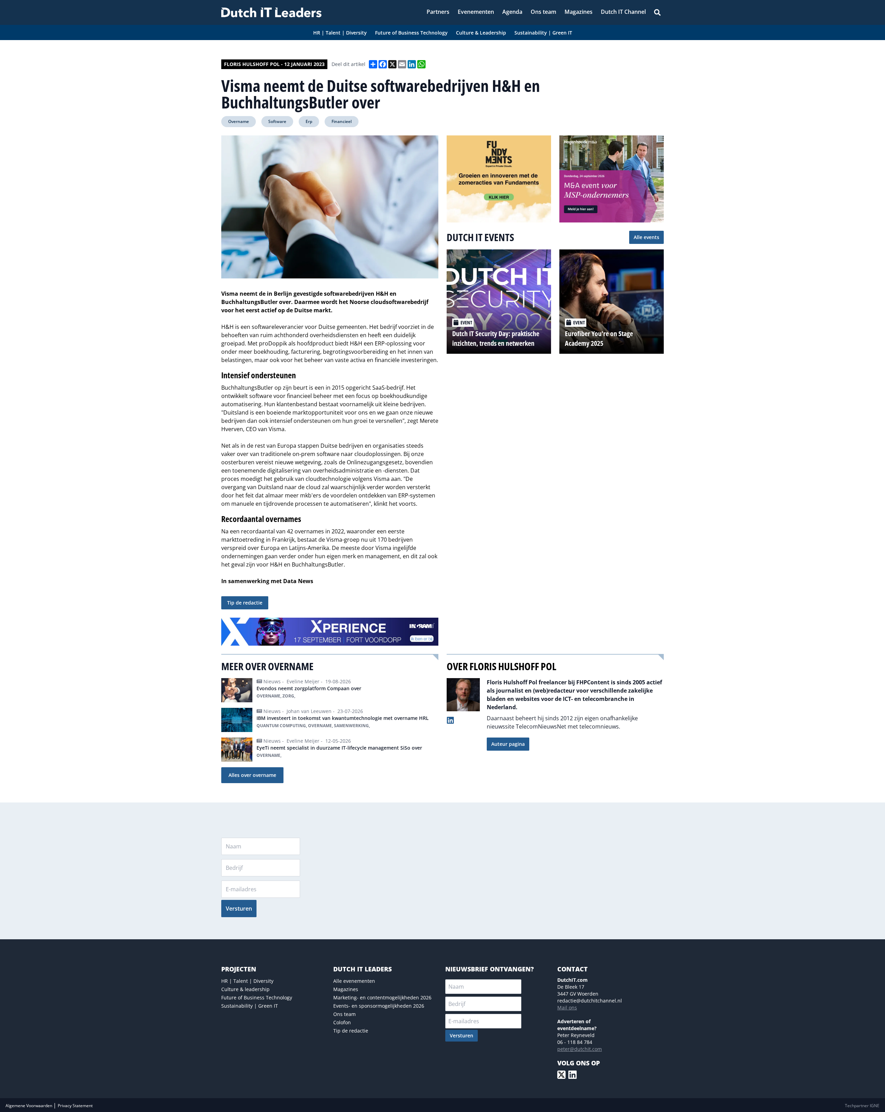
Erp (309, 121)
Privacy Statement (75, 1106)
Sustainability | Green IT (249, 1005)
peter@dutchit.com (579, 1049)
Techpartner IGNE (862, 1106)
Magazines (345, 989)
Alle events (646, 237)
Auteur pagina (508, 744)
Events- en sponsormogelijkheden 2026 (378, 1005)
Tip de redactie (244, 602)
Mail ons (567, 1007)
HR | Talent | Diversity (247, 981)
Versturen (239, 908)
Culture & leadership (245, 989)
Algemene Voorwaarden (29, 1106)
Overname (238, 121)
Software (277, 121)
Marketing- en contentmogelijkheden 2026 (382, 997)
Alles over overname (252, 775)
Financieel (342, 121)
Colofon (342, 1022)
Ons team (344, 1014)
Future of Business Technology (256, 997)
